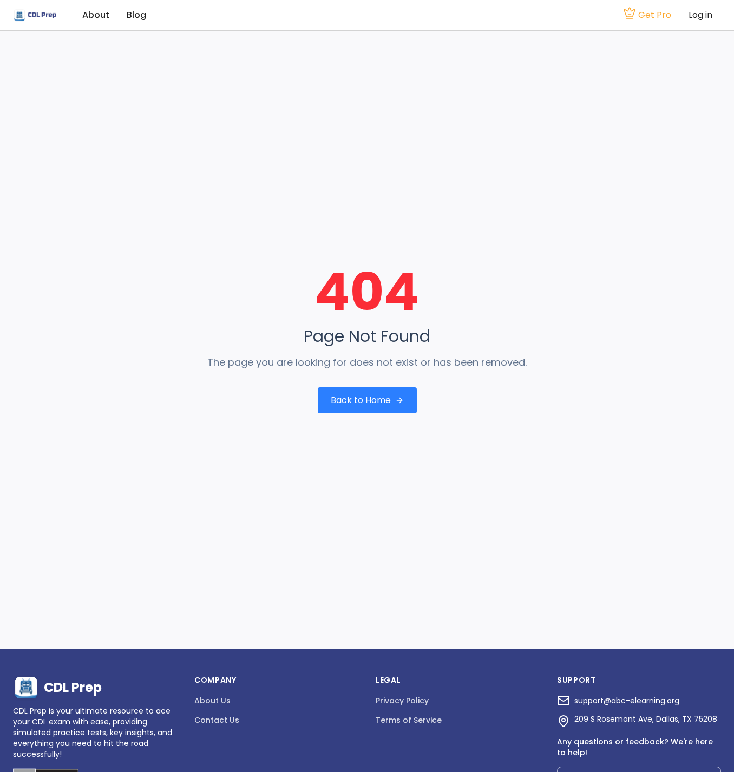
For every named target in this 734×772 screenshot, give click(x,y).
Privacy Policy (402, 700)
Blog (136, 15)
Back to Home (361, 400)
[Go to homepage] (34, 15)
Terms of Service (409, 720)
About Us (212, 700)
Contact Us (216, 720)
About (95, 15)
